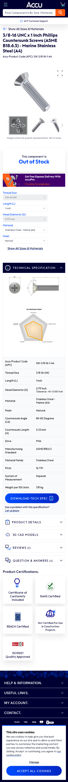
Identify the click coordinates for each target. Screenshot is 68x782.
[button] (60, 73)
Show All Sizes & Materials (26, 29)
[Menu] (5, 4)
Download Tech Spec (29, 498)
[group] (34, 92)
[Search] (60, 12)
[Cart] (62, 4)
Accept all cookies (34, 771)
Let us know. (12, 510)
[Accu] (34, 4)
